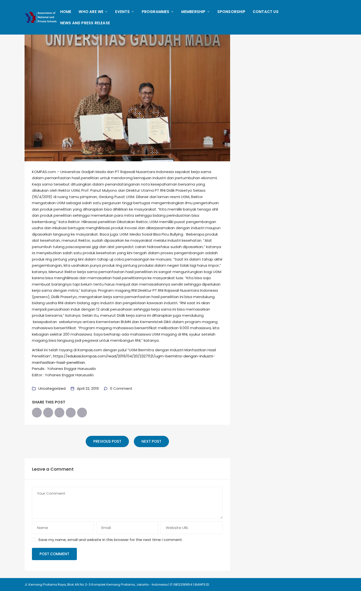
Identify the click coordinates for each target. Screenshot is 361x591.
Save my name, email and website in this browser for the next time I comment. (110, 539)
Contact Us (265, 11)
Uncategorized (52, 388)
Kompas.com (90, 349)
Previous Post (107, 441)
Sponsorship (231, 11)
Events (122, 11)
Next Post (151, 441)
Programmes (155, 11)
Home (65, 11)
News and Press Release (85, 22)
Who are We (91, 11)
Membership (193, 11)
